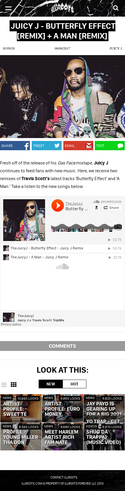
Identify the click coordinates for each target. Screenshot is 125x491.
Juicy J (116, 48)
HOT (74, 384)
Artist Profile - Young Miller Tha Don (20, 434)
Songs (9, 48)
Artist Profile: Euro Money (62, 409)
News (7, 398)
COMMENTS (62, 346)
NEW (51, 384)
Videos (91, 426)
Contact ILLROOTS (64, 477)
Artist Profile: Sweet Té (15, 409)
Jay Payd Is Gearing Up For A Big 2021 (104, 409)
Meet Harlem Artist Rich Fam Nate (61, 437)
